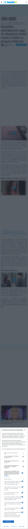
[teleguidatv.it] (10, 2)
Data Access (14, 526)
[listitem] (14, 453)
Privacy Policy (22, 526)
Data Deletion (6, 526)
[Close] (25, 430)
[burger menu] (1, 2)
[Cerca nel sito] (26, 2)
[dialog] (14, 478)
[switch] (23, 456)
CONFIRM (8, 521)
